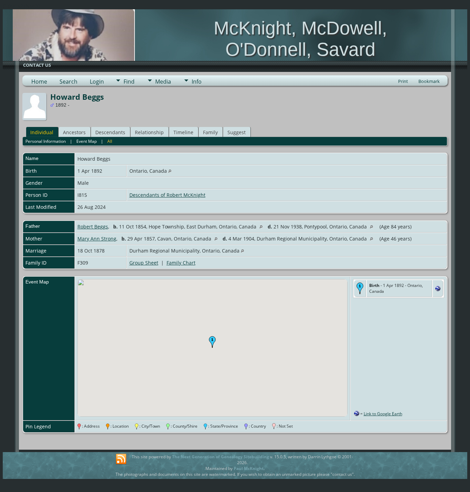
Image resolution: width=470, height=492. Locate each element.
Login (97, 81)
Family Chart (181, 262)
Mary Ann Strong (96, 238)
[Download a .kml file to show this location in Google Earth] (437, 289)
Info (197, 81)
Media (163, 81)
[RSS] (121, 459)
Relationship (149, 132)
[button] (212, 342)
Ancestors (74, 132)
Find (129, 81)
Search (68, 81)
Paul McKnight (249, 468)
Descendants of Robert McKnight (167, 195)
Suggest (236, 132)
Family (210, 132)
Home (39, 81)
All (109, 141)
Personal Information (45, 141)
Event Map (86, 141)
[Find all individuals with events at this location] (169, 171)
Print (403, 81)
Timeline (183, 132)
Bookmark (429, 81)
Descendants (110, 132)
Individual (41, 132)
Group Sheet (143, 262)
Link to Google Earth (383, 414)
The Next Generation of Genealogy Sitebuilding (220, 457)
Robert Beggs (92, 226)
